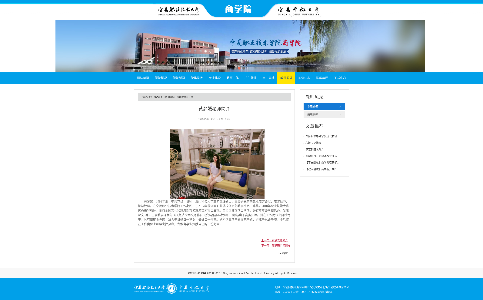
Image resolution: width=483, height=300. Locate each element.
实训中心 (304, 78)
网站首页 (143, 78)
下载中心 (340, 78)
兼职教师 (312, 114)
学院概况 (161, 78)
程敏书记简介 (313, 142)
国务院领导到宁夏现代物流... (322, 136)
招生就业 (251, 78)
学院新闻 (179, 78)
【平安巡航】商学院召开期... (322, 162)
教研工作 (233, 78)
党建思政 (197, 78)
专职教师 (312, 106)
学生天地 (268, 78)
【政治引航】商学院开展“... (321, 169)
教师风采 (286, 78)
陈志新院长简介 (314, 149)
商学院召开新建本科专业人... (322, 156)
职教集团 (322, 78)
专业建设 (215, 78)
